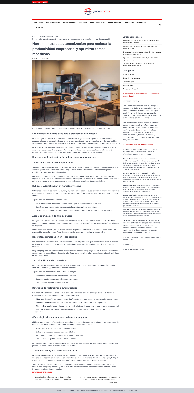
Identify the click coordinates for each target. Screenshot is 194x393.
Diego (35, 58)
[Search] (160, 24)
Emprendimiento (53, 22)
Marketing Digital (97, 22)
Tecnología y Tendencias (135, 22)
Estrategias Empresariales (75, 22)
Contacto (38, 27)
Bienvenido (38, 22)
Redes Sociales (114, 22)
